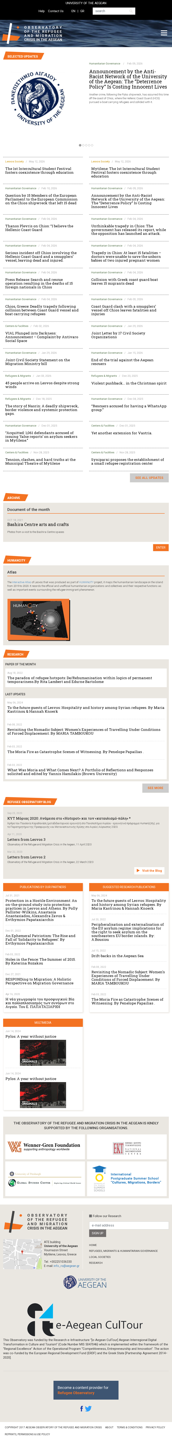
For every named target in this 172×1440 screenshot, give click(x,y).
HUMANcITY (86, 582)
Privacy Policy (155, 1427)
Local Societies (100, 1257)
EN (73, 11)
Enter (160, 547)
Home (93, 1245)
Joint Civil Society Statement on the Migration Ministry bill (37, 362)
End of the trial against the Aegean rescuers (122, 362)
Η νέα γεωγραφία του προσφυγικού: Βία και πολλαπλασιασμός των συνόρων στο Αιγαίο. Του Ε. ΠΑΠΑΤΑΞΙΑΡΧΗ (39, 1003)
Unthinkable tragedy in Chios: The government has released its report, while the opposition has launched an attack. (128, 229)
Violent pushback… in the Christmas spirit (129, 383)
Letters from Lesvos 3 (26, 839)
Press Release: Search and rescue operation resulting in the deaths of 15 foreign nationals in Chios (39, 283)
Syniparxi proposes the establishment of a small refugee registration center (127, 461)
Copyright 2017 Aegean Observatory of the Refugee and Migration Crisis (53, 1427)
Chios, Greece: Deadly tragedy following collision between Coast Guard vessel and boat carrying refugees (42, 310)
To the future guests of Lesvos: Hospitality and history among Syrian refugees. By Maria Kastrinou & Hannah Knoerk (85, 709)
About (109, 1427)
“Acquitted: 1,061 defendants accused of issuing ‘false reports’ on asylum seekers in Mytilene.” (41, 436)
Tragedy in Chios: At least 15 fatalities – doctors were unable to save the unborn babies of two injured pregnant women (126, 256)
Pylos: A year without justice (30, 1036)
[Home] (35, 33)
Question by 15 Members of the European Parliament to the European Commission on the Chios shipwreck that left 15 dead (41, 199)
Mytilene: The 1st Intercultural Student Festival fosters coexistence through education (125, 172)
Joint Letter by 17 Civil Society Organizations (118, 335)
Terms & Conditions (129, 1427)
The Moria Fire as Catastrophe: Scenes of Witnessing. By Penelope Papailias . (75, 752)
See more (155, 788)
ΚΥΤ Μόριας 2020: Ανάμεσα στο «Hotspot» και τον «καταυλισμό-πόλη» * (69, 818)
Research (96, 1262)
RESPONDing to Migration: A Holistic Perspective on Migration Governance (39, 981)
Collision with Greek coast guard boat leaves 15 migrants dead (124, 281)
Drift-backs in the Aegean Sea (117, 956)
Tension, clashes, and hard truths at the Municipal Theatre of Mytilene (40, 461)
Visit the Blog (151, 871)
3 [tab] (86, 145)
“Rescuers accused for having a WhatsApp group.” (129, 408)
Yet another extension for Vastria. (121, 433)
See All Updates (149, 478)
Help (42, 11)
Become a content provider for (83, 1390)
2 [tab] (83, 145)
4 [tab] (89, 145)
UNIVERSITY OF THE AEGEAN (86, 3)
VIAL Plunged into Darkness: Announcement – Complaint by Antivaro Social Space (41, 337)
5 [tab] (92, 145)
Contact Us (56, 11)
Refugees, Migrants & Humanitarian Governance (123, 1250)
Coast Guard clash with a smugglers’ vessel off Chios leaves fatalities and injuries (123, 310)
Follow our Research (107, 1216)
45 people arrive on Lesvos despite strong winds (42, 385)
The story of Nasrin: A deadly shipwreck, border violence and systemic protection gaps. (41, 409)
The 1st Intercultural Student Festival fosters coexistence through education (39, 170)
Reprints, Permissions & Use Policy (27, 1434)
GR (82, 11)
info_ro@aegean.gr (66, 1266)
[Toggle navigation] (164, 33)
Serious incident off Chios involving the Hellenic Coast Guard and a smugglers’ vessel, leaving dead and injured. (41, 256)
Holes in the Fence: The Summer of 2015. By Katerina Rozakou (40, 961)
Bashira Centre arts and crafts (38, 524)
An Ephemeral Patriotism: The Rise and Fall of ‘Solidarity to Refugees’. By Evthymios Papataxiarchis (40, 939)
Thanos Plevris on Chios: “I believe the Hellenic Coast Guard (39, 228)
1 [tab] (80, 145)
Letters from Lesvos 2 (26, 857)
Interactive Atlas (21, 582)
